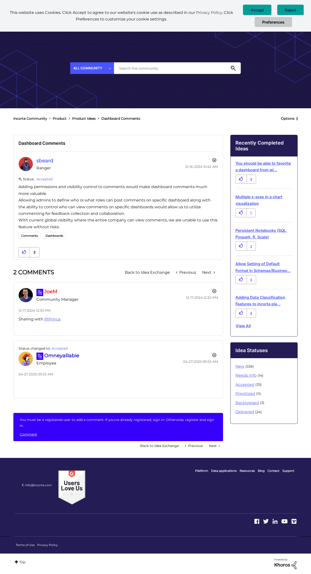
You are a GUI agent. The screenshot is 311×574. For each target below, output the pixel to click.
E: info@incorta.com (37, 485)
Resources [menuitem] (247, 471)
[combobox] (177, 68)
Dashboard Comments (41, 143)
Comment (28, 434)
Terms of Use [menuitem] (25, 545)
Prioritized (245, 393)
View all (243, 325)
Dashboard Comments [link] (120, 118)
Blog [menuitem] (261, 471)
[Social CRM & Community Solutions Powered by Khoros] (285, 563)
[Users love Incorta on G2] (72, 487)
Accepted (44, 179)
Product (60, 118)
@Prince (52, 319)
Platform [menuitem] (201, 471)
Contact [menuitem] (273, 471)
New (239, 366)
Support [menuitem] (288, 471)
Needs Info (246, 375)
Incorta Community (30, 118)
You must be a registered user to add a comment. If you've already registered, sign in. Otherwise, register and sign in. (117, 423)
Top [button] (22, 562)
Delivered (244, 412)
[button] (257, 10)
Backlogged (247, 403)
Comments (29, 235)
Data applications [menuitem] (224, 471)
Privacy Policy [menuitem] (47, 545)
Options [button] (287, 118)
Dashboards (54, 235)
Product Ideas (84, 118)
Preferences (273, 22)
